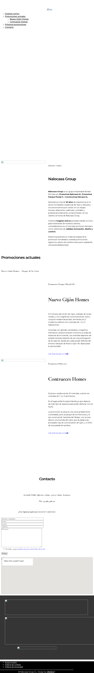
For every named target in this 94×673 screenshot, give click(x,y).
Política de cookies (13, 665)
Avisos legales (11, 662)
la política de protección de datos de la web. (31, 549)
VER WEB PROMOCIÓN (57, 354)
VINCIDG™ (51, 672)
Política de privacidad (14, 667)
